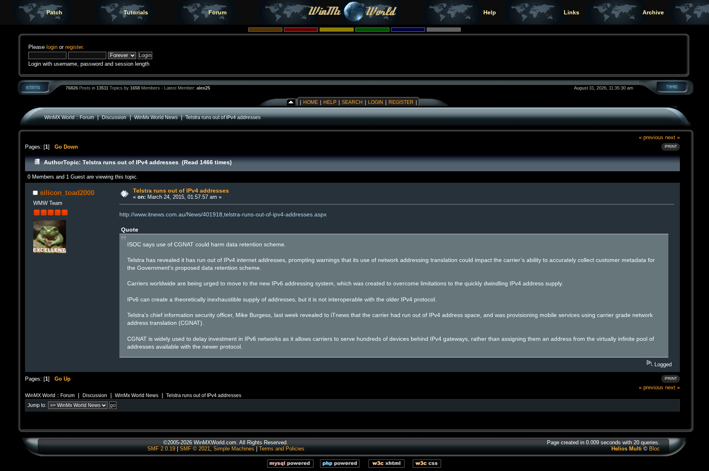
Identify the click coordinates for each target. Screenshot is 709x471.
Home (310, 102)
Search (352, 102)
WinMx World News (156, 117)
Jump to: (36, 405)
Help (489, 12)
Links (571, 12)
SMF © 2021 (195, 449)
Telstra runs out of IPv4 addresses (223, 117)
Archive (653, 12)
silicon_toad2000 (67, 192)
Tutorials (136, 12)
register (73, 47)
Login (375, 102)
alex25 (203, 87)
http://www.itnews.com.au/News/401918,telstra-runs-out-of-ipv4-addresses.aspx (223, 214)
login (51, 47)
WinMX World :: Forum (69, 117)
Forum (217, 12)
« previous (651, 137)
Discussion (114, 117)
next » (672, 137)
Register (401, 102)
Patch (54, 12)
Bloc (654, 449)
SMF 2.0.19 (161, 449)
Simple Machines (233, 449)
